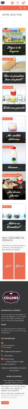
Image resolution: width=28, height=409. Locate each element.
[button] (1, 7)
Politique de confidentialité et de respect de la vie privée (14, 369)
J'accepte (5, 403)
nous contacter (19, 320)
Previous (1, 265)
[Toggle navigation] (24, 8)
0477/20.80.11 (8, 356)
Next (27, 265)
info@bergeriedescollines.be (12, 351)
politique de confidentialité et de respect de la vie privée (12, 396)
